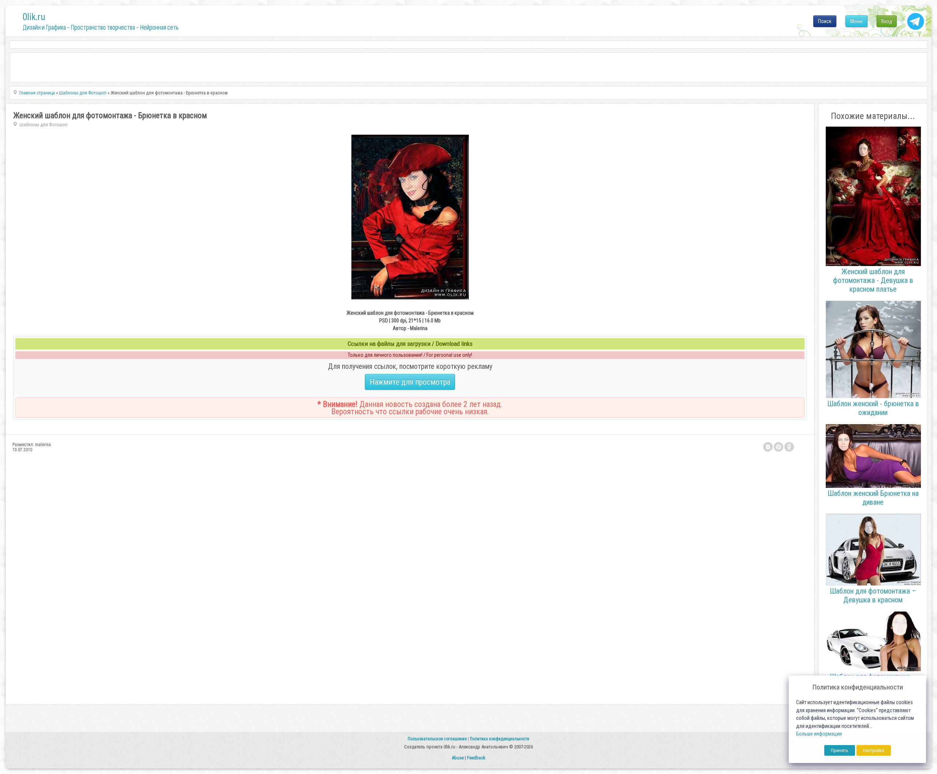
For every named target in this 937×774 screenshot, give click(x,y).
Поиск (825, 21)
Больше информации (819, 734)
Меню (856, 21)
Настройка (873, 750)
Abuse (458, 757)
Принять (839, 750)
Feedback (476, 757)
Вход (886, 21)
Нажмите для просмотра (410, 381)
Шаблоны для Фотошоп (43, 124)
